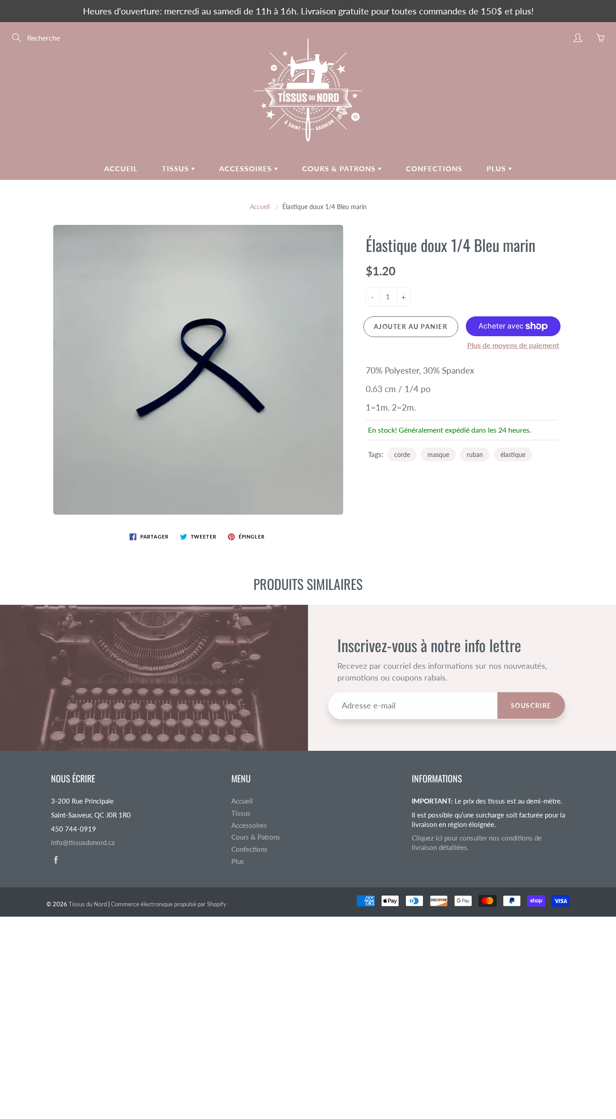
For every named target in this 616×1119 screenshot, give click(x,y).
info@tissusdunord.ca (83, 842)
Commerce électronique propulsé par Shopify (168, 904)
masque (438, 454)
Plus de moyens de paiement (513, 345)
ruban (475, 454)
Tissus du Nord (88, 904)
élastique (513, 454)
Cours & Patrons (340, 168)
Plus (497, 168)
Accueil (121, 168)
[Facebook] (56, 860)
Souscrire (531, 705)
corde (402, 454)
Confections (434, 168)
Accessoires (246, 168)
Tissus (176, 168)
